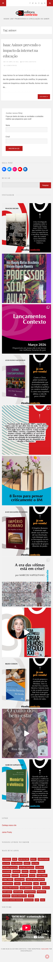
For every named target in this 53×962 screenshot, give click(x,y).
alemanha (6, 859)
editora (35, 863)
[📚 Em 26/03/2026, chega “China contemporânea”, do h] (26, 379)
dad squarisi (17, 863)
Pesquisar (45, 185)
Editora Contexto (29, 62)
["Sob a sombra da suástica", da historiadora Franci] (26, 227)
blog (15, 859)
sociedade (29, 900)
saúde (31, 896)
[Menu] (3, 3)
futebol (41, 871)
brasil (33, 859)
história (24, 875)
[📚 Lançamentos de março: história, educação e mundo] (26, 329)
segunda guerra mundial (12, 900)
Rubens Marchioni (19, 896)
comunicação (43, 859)
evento (33, 871)
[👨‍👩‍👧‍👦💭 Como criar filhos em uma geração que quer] (26, 430)
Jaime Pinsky (7, 832)
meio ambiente (25, 888)
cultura (6, 863)
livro (36, 884)
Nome (8, 125)
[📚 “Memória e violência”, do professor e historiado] (26, 784)
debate (27, 863)
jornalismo (19, 879)
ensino (25, 871)
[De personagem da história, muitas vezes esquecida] (26, 581)
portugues (7, 892)
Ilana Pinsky (42, 875)
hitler (32, 875)
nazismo (37, 888)
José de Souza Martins (35, 879)
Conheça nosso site (9, 825)
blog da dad (23, 859)
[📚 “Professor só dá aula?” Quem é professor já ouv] (26, 278)
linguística (27, 884)
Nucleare (45, 949)
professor (18, 892)
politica (46, 888)
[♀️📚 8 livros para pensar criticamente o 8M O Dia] (26, 480)
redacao (6, 896)
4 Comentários (11, 65)
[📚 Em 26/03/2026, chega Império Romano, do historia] (26, 531)
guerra (15, 875)
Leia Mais (43, 96)
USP (36, 900)
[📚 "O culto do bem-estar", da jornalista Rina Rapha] (26, 733)
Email (8, 136)
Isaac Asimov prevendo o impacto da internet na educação (21, 50)
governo (6, 875)
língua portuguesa (10, 888)
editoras (39, 867)
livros (43, 884)
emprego (16, 871)
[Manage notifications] (47, 957)
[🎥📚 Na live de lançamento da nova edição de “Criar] (26, 632)
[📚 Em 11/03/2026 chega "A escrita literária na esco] (26, 683)
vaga (42, 900)
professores (30, 892)
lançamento (7, 884)
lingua (17, 884)
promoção (41, 892)
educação (7, 871)
